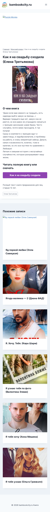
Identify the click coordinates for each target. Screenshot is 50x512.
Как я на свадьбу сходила (25, 175)
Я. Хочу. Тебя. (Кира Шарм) (21, 343)
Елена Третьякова (10, 194)
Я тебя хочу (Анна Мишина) (22, 436)
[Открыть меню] (46, 4)
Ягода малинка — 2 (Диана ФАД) (25, 298)
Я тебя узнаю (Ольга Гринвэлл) (24, 481)
